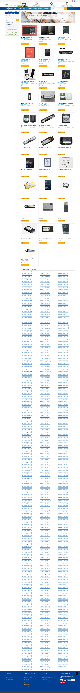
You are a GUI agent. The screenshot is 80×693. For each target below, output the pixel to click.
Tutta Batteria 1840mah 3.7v (26, 434)
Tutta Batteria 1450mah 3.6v (26, 390)
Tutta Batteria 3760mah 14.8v (45, 353)
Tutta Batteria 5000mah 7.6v (44, 656)
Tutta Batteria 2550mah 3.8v (26, 530)
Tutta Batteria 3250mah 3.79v (63, 412)
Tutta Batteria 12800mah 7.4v (27, 609)
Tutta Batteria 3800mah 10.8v (27, 284)
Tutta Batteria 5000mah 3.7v (44, 459)
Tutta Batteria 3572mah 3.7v (26, 453)
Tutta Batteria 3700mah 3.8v (26, 543)
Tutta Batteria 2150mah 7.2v (63, 584)
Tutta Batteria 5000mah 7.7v (63, 663)
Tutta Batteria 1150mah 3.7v (26, 418)
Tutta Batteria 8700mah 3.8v (63, 560)
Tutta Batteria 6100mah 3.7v (44, 464)
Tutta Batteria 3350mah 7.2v (44, 592)
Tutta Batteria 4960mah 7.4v (63, 636)
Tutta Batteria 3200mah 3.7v (26, 450)
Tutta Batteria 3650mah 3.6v (63, 402)
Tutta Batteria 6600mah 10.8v (27, 290)
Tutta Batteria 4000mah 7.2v (44, 593)
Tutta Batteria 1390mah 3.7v (63, 423)
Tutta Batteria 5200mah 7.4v (44, 637)
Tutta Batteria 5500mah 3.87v (63, 503)
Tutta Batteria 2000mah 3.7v (26, 437)
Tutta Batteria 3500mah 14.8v (27, 353)
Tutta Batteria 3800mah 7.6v (26, 655)
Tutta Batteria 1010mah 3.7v (63, 413)
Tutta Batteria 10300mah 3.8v (45, 508)
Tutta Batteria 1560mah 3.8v (26, 516)
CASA (7, 8)
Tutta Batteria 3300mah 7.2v (26, 592)
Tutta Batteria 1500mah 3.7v (26, 428)
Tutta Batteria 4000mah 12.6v (45, 330)
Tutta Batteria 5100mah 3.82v (27, 472)
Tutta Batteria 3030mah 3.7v (44, 448)
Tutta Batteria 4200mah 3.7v (63, 454)
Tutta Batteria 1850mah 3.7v (44, 434)
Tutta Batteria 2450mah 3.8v (63, 527)
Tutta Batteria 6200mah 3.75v (63, 409)
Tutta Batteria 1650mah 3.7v (63, 429)
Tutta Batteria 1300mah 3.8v (63, 511)
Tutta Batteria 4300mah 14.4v (45, 339)
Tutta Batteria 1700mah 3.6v (44, 391)
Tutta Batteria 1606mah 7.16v (45, 571)
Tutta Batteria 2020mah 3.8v (63, 521)
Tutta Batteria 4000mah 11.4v (27, 320)
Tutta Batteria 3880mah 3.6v (44, 404)
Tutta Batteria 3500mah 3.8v (26, 541)
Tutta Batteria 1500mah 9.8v (44, 669)
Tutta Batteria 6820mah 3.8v (44, 557)
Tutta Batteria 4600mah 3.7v (26, 458)
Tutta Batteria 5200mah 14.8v (45, 358)
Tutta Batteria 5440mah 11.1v (63, 309)
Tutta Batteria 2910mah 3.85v (63, 481)
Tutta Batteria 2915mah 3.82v (27, 470)
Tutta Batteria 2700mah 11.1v (27, 300)
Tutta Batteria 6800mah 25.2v (27, 380)
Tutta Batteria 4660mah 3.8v (26, 549)
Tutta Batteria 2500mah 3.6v (26, 398)
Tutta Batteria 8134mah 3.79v (27, 413)
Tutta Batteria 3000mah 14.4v (45, 336)
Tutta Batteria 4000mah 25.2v (45, 379)
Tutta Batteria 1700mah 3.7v (26, 431)
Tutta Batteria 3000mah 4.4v (26, 566)
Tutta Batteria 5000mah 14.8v (27, 358)
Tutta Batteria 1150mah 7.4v (26, 607)
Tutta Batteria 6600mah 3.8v (44, 555)
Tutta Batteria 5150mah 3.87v (45, 503)
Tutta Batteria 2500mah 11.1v (45, 298)
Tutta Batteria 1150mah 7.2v (44, 574)
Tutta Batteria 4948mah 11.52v (45, 325)
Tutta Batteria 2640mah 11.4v (63, 317)
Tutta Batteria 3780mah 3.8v (44, 543)
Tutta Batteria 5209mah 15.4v (45, 369)
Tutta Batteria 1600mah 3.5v (44, 383)
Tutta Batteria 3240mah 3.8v (44, 538)
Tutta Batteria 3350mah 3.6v (63, 401)
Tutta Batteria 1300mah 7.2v (26, 577)
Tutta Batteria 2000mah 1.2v (26, 273)
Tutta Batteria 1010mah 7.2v (63, 573)
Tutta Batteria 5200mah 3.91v (45, 562)
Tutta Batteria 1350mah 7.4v (63, 609)
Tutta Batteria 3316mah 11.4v (27, 319)
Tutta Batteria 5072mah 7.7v (26, 664)
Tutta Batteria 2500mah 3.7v (44, 443)
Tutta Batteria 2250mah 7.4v (44, 620)
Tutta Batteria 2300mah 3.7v (44, 440)
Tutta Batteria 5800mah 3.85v (45, 495)
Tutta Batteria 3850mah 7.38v (27, 601)
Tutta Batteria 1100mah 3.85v (63, 473)
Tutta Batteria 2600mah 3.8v (44, 530)
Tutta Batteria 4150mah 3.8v (44, 546)
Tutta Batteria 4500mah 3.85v (45, 492)
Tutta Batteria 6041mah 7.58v (45, 644)
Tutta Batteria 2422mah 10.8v (27, 279)
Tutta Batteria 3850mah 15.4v (45, 366)
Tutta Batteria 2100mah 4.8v (44, 568)
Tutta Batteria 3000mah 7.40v (45, 603)
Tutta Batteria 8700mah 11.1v (45, 314)
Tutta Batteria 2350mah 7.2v (26, 587)
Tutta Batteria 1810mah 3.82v (45, 469)
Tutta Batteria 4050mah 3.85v (27, 491)
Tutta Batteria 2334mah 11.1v (63, 297)
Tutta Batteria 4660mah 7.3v (26, 603)
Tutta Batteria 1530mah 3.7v (44, 428)
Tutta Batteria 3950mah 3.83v (63, 472)
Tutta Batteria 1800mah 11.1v (45, 295)
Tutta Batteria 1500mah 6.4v (63, 570)
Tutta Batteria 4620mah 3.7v (44, 458)
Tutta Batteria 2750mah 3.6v (26, 399)
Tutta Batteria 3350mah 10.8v (27, 282)
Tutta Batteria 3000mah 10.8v (45, 281)
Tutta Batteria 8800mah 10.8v (63, 292)
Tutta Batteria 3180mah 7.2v (44, 590)
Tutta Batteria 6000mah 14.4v (27, 344)
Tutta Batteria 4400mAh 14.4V (12, 34)
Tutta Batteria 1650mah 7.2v (26, 581)
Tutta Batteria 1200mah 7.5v (63, 644)
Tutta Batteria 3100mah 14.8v (27, 352)
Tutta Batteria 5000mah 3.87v (27, 503)
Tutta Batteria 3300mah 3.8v (26, 540)
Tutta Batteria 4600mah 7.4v (26, 636)
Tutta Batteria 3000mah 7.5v (44, 647)
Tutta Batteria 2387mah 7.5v (44, 645)
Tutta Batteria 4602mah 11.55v (27, 328)
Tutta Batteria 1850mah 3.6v (26, 393)
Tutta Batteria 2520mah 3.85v (27, 480)
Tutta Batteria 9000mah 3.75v (63, 410)
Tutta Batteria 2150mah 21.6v (45, 374)
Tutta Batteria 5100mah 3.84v (27, 473)
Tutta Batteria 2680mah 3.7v (26, 445)
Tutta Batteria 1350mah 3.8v (26, 513)
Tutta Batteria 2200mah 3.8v (44, 524)
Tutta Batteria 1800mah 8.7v (26, 667)
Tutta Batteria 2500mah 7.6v (44, 652)
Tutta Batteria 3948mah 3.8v (63, 543)
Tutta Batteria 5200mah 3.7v (44, 461)
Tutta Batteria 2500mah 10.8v (45, 279)
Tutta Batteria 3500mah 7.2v (63, 592)
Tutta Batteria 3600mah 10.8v (63, 282)
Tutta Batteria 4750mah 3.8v (63, 549)
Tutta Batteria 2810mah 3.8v (44, 532)
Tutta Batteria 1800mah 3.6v (63, 391)
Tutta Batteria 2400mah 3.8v (44, 527)
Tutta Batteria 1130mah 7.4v (63, 606)
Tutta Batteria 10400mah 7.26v (63, 571)
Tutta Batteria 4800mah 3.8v (26, 551)
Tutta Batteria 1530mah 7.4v (63, 612)
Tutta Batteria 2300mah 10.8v (63, 278)
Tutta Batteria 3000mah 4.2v (26, 565)
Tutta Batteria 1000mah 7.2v (44, 573)
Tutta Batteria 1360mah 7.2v (63, 577)
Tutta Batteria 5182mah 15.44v (27, 366)
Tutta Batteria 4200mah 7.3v (63, 601)
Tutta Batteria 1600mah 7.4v (44, 614)
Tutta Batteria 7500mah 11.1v (63, 312)
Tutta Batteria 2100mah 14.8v (45, 347)
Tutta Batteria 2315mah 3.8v (63, 525)
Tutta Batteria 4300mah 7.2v (26, 595)
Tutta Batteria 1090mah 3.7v (63, 415)
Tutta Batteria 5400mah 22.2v (27, 377)
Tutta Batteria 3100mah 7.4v (26, 626)
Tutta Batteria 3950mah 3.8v (26, 544)
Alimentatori (40, 8)
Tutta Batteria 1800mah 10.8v (63, 276)
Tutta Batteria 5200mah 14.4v (63, 341)
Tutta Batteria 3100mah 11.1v (27, 301)
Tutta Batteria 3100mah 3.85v (63, 483)
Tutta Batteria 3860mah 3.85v (27, 489)
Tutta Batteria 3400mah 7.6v (63, 653)
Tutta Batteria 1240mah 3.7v (44, 420)
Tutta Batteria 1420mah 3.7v (44, 424)
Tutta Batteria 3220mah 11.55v (63, 325)
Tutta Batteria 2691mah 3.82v (63, 469)
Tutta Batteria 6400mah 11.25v (45, 316)
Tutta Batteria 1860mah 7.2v (26, 582)
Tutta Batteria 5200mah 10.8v (63, 287)
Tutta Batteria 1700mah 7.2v (44, 581)
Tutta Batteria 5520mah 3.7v (26, 462)
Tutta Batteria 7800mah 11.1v (27, 314)
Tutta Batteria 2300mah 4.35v (63, 565)
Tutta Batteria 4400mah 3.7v (26, 456)
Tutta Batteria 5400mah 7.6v (63, 656)
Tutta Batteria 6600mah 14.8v (45, 360)
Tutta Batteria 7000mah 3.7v (63, 465)
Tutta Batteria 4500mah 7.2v (44, 595)
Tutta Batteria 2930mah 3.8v (44, 533)
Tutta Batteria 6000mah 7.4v (63, 639)
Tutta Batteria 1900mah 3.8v (26, 519)
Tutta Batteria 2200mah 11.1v (27, 297)
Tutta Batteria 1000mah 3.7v (44, 413)
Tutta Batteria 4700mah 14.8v (27, 357)
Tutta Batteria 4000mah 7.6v (44, 655)
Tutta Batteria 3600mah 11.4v (63, 319)
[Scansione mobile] (77, 673)
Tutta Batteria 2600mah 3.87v (63, 500)
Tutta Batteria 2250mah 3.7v (26, 440)
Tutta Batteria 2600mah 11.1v (63, 298)
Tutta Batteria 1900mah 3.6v (63, 393)
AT (24, 686)
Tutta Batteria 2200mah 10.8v (27, 278)
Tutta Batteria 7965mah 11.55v (63, 328)
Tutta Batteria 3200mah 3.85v (27, 484)
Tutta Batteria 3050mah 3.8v (44, 535)
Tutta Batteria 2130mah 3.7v (63, 437)
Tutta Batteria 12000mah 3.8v (63, 510)
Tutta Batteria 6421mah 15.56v (63, 371)
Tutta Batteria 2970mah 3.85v (27, 483)
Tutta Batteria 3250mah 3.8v (63, 538)
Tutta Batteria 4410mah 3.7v (44, 456)
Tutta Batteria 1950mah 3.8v (63, 519)
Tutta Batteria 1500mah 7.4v (26, 612)
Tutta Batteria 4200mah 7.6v (63, 655)
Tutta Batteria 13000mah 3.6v (63, 388)
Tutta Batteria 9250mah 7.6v (26, 661)
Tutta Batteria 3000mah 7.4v (44, 625)
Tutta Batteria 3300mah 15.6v (27, 372)
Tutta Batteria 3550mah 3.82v (45, 470)
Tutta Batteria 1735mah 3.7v (63, 431)
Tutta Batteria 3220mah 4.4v (44, 566)
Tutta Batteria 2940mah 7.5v (26, 647)
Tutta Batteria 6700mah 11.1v (27, 312)
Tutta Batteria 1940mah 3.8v (44, 519)
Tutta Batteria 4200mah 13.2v (27, 331)
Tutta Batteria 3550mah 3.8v (44, 541)
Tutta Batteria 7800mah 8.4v (26, 666)
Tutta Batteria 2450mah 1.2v (44, 273)
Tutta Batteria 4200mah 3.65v (45, 385)
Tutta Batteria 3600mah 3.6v (44, 402)
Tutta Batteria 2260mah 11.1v (45, 297)
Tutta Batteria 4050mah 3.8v (26, 546)
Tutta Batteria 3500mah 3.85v (63, 486)
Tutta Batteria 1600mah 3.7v (26, 429)
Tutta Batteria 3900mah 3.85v (45, 489)
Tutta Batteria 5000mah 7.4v (26, 637)
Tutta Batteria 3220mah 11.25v (27, 316)
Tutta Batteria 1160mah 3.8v (44, 510)
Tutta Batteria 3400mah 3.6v (26, 402)
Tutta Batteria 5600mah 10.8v (45, 289)
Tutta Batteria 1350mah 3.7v (26, 423)
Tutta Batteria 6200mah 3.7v (63, 464)
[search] (65, 8)
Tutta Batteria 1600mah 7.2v (63, 579)
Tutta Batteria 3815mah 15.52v (27, 371)
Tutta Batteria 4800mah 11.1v (45, 308)
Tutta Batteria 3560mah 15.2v (27, 363)
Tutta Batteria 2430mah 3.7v (63, 442)
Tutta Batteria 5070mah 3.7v (26, 461)
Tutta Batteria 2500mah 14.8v (45, 349)
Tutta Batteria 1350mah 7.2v (44, 577)
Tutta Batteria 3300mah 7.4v (26, 628)
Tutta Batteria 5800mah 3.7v (63, 462)
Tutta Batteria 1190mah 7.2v (63, 574)
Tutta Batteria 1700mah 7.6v (44, 650)
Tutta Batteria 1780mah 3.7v (44, 432)
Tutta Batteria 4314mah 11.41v (45, 317)
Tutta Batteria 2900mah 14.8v (45, 350)
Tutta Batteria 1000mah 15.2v (27, 361)
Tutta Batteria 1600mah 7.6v (26, 650)
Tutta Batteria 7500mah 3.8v (63, 557)
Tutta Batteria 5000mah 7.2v (44, 596)
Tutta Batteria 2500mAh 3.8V (12, 31)
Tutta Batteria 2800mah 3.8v (26, 532)
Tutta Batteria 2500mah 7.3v (44, 601)
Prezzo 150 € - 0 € (9, 24)
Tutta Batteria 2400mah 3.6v (63, 396)
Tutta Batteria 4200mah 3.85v (45, 491)
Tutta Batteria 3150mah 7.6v (44, 653)
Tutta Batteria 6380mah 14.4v (45, 344)
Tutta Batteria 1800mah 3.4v (26, 383)
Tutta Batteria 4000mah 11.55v (63, 327)
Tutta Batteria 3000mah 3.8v (63, 533)
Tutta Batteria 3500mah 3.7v (63, 451)
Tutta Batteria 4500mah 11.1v (27, 308)
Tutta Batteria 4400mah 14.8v (63, 355)
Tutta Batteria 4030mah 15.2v (45, 363)
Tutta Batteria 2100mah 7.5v (26, 645)
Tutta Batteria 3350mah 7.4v (44, 628)
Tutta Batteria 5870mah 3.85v (63, 495)
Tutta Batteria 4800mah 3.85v (63, 492)
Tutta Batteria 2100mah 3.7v (44, 437)
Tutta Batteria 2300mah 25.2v (45, 377)
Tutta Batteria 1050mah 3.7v (44, 415)
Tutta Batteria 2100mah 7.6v (63, 650)
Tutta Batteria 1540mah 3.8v (44, 514)
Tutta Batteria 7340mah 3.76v (27, 412)
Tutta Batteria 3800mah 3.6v (26, 404)
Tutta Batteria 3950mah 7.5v (63, 647)
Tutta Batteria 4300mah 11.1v (45, 306)
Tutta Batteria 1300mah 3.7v (44, 421)
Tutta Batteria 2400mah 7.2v (44, 587)
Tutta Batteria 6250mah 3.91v (27, 563)
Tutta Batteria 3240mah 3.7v (44, 450)
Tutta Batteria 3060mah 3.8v (63, 535)
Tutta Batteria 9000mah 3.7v (26, 469)
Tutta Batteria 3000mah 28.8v (63, 380)
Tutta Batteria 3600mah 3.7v (44, 453)
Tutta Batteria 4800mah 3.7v (63, 458)
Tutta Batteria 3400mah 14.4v (45, 338)
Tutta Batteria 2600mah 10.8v (63, 279)
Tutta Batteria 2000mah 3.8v (44, 521)
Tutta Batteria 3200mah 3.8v (26, 538)
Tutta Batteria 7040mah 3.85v (27, 497)
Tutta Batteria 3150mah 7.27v (27, 573)
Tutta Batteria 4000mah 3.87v (27, 502)
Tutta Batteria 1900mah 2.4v (44, 372)
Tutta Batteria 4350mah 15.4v (63, 366)
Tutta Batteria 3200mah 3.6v (44, 401)
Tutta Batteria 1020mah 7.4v (44, 604)
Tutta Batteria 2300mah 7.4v (63, 620)
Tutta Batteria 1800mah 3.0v (63, 382)
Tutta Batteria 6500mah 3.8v (63, 554)
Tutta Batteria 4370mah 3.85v (63, 491)
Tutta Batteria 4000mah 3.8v (44, 544)
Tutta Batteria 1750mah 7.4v (44, 615)
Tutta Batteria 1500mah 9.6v (63, 667)
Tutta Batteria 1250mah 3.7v (63, 420)
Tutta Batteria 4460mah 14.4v (27, 341)
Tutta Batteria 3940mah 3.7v (26, 454)
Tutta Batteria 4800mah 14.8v (45, 357)
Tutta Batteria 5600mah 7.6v (26, 658)
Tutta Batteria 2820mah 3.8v (63, 532)
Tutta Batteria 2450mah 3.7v (26, 443)
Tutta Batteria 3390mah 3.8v (44, 540)
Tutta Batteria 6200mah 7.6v (63, 658)
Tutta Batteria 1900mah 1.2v (63, 271)
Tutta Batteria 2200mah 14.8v (63, 347)
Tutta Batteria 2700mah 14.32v (63, 331)
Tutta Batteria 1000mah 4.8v (63, 566)
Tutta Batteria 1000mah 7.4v (26, 604)
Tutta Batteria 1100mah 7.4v (44, 606)
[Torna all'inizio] (79, 676)
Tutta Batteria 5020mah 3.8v (26, 552)
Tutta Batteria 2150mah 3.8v (63, 522)
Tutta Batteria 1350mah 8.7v (63, 666)
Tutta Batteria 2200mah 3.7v (44, 439)
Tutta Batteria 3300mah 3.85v (63, 484)
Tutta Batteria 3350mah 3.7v (63, 450)
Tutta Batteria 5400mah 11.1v (45, 309)
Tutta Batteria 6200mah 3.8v (44, 554)
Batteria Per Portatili (12, 8)
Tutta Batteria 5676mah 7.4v (26, 639)
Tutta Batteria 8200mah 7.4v (26, 644)
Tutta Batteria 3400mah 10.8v (45, 282)
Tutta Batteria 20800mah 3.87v (45, 500)
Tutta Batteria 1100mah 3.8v (26, 510)
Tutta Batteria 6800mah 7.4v (26, 642)
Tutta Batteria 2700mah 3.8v (63, 530)
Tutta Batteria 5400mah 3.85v (45, 494)
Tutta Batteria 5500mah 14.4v (27, 342)
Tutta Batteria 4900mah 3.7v (26, 459)
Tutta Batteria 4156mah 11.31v (63, 316)
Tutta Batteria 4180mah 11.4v (63, 320)
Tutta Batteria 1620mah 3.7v (44, 429)
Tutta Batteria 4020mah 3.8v (63, 544)
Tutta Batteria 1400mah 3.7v (26, 424)
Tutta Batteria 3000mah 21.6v (63, 374)
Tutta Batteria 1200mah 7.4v (44, 607)
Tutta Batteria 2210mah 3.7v (63, 439)
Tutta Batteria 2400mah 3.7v (44, 442)
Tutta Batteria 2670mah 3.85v (45, 480)
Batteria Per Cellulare (21, 8)
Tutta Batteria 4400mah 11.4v (27, 322)
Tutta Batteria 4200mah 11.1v (27, 306)
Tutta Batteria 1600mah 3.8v (44, 516)
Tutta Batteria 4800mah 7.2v (63, 595)
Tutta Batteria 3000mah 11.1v (63, 300)
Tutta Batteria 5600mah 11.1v (27, 311)
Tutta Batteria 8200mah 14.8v (63, 360)
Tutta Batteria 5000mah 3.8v (63, 551)
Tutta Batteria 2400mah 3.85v (45, 478)
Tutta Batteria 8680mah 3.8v (44, 560)
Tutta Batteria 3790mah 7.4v (44, 631)
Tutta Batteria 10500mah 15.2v (45, 361)
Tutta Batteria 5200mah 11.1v (27, 309)
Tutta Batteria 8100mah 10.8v (27, 292)
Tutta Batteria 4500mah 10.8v (45, 286)
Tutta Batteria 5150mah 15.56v (45, 371)
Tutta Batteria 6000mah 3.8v (26, 554)
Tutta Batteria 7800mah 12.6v (63, 330)
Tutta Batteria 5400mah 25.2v (63, 379)
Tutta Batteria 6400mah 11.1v (45, 311)
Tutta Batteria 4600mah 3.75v (45, 409)
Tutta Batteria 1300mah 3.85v (45, 475)
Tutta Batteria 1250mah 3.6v (26, 388)
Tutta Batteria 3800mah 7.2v (26, 593)
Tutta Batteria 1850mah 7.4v (26, 617)
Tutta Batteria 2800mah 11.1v (45, 300)
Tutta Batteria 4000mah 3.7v (44, 454)
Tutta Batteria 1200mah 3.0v (26, 382)
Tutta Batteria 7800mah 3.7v (44, 467)
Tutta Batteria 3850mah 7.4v (26, 633)
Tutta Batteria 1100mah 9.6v (44, 667)
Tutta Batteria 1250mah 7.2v (44, 576)
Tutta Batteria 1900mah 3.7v (63, 434)
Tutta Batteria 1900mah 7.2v (44, 582)
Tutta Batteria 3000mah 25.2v (63, 377)
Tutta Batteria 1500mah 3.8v (26, 514)
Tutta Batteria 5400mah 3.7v (63, 461)
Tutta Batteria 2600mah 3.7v (63, 443)
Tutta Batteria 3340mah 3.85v (27, 486)
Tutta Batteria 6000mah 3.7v (26, 464)
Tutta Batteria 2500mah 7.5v (63, 645)
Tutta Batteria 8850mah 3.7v (63, 467)
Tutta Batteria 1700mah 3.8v (63, 516)
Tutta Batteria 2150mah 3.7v (26, 439)
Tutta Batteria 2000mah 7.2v (63, 582)
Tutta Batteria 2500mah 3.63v (27, 385)
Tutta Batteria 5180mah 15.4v (27, 369)
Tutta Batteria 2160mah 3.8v (26, 524)
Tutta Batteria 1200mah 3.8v (26, 511)
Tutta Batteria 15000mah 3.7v (63, 426)
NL (21, 686)
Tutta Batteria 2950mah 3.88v (63, 505)
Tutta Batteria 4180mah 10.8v (45, 284)
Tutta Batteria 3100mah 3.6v (26, 401)
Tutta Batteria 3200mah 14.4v (27, 338)
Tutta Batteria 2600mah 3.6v (44, 398)
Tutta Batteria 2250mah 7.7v (63, 661)
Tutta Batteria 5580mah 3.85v (27, 495)
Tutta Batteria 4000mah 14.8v (27, 355)
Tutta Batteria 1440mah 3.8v (44, 513)
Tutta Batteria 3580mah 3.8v (63, 541)
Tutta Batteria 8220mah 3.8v (26, 560)
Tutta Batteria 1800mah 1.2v (44, 271)
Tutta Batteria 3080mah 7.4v (63, 625)
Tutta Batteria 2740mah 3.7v (63, 445)
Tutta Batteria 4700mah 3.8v (44, 549)
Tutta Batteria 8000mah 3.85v (45, 497)
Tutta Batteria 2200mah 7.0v (26, 571)
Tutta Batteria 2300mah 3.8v (44, 525)
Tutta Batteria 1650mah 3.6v (26, 391)
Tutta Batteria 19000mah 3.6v (45, 393)
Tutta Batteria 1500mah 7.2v (44, 579)
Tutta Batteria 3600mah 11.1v (45, 303)
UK (22, 686)
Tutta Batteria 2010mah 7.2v (26, 584)
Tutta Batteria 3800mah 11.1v (63, 303)
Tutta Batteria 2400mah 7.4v (26, 622)
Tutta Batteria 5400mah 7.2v (44, 598)
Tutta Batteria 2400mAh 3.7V (12, 29)
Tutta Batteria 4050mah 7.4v (26, 634)
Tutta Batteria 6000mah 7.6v (44, 658)
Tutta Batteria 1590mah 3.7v (63, 428)
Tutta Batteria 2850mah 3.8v (26, 533)
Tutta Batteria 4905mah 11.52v (27, 325)
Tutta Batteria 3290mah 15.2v (63, 361)
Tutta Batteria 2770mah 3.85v (27, 481)
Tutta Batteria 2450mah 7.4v (44, 622)
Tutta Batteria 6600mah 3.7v (44, 465)
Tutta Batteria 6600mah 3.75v (45, 410)
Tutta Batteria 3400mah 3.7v (44, 451)
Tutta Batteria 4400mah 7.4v (63, 634)
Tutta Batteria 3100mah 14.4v (63, 336)
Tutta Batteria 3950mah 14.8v (63, 353)
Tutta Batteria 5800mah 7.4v (44, 639)
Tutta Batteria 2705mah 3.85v (63, 480)
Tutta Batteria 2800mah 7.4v (63, 623)
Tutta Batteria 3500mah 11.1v (27, 303)
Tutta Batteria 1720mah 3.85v (63, 475)
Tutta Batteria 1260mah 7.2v (63, 576)
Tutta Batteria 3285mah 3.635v (63, 383)
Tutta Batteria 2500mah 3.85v (63, 478)
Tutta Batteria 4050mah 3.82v (63, 470)
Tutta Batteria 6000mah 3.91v (63, 562)
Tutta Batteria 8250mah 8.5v (44, 666)
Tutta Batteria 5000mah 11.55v (45, 328)
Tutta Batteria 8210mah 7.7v (63, 664)
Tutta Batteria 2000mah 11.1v (63, 295)
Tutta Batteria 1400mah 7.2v (26, 579)
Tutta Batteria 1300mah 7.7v (44, 661)
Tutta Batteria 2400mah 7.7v (26, 663)
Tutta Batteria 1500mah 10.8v (45, 276)
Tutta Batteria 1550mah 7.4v (26, 614)
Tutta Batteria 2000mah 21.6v (27, 374)
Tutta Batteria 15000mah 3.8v (63, 513)
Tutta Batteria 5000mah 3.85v (27, 494)
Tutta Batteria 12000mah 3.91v (27, 562)
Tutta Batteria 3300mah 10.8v (63, 281)
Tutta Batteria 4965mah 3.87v (63, 502)
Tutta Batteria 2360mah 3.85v (27, 478)
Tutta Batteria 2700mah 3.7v (44, 445)
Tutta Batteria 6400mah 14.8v (27, 360)
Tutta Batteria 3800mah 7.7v (44, 663)
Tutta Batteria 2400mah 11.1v (27, 298)
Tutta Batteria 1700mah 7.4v (26, 615)
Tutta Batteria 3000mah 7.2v (26, 590)
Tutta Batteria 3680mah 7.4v (26, 631)
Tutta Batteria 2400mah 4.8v (63, 568)
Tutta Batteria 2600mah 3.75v (63, 407)
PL (25, 686)
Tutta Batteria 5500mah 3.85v (63, 494)
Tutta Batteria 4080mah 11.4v (45, 320)
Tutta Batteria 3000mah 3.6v (44, 399)
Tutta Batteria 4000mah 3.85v (63, 489)
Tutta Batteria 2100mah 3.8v (26, 522)
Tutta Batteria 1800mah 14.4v (45, 333)
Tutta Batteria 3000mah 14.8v (63, 350)
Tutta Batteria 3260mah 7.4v (63, 626)
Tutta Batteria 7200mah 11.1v (45, 312)
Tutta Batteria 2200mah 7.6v (26, 652)
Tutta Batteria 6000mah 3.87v (27, 505)
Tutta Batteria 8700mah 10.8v (45, 292)
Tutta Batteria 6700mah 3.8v (63, 555)
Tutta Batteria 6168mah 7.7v (44, 664)
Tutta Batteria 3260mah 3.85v (45, 484)
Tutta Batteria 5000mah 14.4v (45, 341)
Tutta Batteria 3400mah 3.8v (63, 540)
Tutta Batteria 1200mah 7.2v (26, 576)
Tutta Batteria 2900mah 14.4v (27, 336)
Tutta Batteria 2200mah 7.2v (26, 585)
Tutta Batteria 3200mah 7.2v (63, 590)
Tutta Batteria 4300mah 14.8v (45, 355)
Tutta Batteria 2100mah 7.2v (44, 584)
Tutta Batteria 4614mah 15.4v (45, 368)
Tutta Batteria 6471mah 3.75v (27, 410)
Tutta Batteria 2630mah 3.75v (27, 409)
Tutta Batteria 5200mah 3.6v (63, 404)
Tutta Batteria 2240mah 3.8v (63, 524)
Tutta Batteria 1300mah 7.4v (44, 609)
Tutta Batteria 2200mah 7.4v (26, 620)
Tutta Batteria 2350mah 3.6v (44, 396)
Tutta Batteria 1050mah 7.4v (26, 606)
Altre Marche (46, 8)
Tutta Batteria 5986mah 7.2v (63, 598)
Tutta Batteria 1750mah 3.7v (26, 432)
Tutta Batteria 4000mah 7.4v (63, 633)
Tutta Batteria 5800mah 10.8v (63, 289)
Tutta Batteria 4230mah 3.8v (63, 546)
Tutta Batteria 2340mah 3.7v (63, 440)
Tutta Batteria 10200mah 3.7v (27, 415)
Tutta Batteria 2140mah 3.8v (44, 522)
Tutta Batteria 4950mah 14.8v (63, 357)
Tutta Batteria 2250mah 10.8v (45, 278)
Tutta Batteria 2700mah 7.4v (44, 623)
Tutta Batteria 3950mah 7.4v (44, 633)
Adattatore (35, 8)
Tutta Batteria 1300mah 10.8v (27, 276)
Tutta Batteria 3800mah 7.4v (63, 631)
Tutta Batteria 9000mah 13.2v (45, 331)
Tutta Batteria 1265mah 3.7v (26, 421)
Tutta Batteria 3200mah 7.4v (44, 626)
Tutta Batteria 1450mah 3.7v (44, 426)
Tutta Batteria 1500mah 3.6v (44, 390)
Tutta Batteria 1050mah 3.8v (63, 508)
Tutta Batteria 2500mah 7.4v (63, 622)
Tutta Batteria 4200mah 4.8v (44, 570)
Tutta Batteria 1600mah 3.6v (63, 390)
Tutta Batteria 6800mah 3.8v (26, 557)
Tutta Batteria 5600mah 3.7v (44, 462)
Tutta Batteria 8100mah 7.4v (63, 642)
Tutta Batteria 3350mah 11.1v (63, 301)
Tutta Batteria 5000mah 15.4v (63, 368)
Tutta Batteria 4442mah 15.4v (27, 368)
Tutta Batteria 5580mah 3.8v (63, 552)
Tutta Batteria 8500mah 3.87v (45, 505)
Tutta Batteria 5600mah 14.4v (45, 342)
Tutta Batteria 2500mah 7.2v (63, 587)
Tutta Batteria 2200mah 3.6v (26, 396)
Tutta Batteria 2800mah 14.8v (27, 350)
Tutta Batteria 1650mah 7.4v (63, 614)
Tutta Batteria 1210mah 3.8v (44, 511)
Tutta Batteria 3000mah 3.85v (45, 483)
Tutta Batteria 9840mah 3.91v (45, 563)
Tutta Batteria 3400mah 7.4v (63, 628)
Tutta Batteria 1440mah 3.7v (26, 426)
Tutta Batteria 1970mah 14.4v (63, 333)
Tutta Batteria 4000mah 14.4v (27, 339)
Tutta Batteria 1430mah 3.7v (63, 424)
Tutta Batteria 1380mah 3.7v (44, 423)
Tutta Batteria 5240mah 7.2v (26, 598)
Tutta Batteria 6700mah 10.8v (45, 290)
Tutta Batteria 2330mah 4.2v (63, 563)
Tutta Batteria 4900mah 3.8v (44, 551)
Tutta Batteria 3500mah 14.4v (63, 338)
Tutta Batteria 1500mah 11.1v (27, 295)
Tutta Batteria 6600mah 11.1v (63, 311)
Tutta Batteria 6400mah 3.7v (26, 465)
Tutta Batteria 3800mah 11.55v (45, 327)
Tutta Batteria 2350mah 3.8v (26, 527)
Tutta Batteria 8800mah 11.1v (63, 314)
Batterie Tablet (29, 8)
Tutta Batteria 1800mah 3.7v (63, 432)
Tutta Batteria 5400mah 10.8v (27, 289)
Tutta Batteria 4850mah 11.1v (63, 308)
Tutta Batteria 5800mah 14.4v (63, 342)
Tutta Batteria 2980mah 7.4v (26, 625)
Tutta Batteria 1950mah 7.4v (63, 617)
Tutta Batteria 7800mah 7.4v (44, 642)
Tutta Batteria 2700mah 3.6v (63, 398)
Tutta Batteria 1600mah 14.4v (27, 333)
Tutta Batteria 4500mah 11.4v (45, 322)
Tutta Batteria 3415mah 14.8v (63, 352)
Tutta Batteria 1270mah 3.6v (44, 388)
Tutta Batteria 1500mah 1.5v (63, 273)
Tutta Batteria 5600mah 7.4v (63, 637)
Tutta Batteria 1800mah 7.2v (63, 581)
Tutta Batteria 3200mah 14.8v (45, 352)
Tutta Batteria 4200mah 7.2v (63, 593)
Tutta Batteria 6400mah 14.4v (63, 344)
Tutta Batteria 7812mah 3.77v (45, 412)
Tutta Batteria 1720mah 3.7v (44, 431)
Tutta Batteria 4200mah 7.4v (44, 634)
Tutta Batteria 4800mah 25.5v (45, 380)
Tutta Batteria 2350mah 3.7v (26, 442)
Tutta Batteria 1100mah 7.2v (26, 574)
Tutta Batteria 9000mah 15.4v (63, 369)
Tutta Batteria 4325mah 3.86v (63, 497)
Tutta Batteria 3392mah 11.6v (27, 330)
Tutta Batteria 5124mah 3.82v (45, 472)
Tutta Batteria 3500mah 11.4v (45, 319)
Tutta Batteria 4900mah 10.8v (27, 287)
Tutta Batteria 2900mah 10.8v (27, 281)
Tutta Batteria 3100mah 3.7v (63, 448)
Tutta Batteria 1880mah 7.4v (44, 617)
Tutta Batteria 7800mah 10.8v (63, 290)
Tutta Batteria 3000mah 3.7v (26, 448)
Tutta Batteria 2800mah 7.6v (26, 653)
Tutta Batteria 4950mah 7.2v (26, 596)
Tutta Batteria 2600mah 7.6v (63, 652)
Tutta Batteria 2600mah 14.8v (63, 349)
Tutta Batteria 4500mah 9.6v (26, 669)
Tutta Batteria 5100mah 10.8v (45, 287)
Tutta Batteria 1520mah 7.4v (44, 612)
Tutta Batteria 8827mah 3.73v (45, 407)
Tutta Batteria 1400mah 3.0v (44, 382)
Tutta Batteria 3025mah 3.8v (26, 535)
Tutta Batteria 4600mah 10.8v (63, 286)
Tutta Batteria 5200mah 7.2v (63, 596)
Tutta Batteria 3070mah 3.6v (63, 399)
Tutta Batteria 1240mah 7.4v (63, 607)
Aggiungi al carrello (25, 66)
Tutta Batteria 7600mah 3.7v (26, 467)
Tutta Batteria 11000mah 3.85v (45, 473)
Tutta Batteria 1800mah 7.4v (63, 615)
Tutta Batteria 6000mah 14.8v (63, 358)
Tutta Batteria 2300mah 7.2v (63, 585)
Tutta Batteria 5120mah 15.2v (63, 363)
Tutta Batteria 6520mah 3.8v (26, 555)
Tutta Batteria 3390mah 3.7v (26, 451)
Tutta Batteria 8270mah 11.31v (27, 317)
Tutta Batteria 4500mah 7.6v (26, 656)
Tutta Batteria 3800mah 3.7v (63, 453)
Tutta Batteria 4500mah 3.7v (63, 456)
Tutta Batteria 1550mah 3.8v (63, 514)
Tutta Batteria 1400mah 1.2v (26, 271)
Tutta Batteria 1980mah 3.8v (26, 521)
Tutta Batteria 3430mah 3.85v (45, 486)
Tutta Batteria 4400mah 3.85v (27, 492)
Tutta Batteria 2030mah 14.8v (27, 347)
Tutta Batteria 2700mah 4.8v (26, 570)
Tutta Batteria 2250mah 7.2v (44, 585)
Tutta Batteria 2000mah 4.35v (45, 565)
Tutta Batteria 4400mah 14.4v (63, 339)
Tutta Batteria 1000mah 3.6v (63, 385)
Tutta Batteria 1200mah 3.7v (63, 418)
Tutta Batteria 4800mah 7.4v (44, 636)
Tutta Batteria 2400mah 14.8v (27, 349)
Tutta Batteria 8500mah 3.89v (27, 508)
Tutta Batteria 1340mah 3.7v (63, 421)
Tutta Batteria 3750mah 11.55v (27, 327)
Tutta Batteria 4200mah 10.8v (63, 284)
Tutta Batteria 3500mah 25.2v (27, 379)
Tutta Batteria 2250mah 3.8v (26, 525)
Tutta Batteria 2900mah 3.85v (45, 481)
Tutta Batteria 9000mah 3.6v (26, 407)
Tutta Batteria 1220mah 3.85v (27, 475)
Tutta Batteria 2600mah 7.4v (26, 623)
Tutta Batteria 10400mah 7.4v (63, 604)
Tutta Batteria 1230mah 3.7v (26, 420)
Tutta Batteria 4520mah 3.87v (45, 502)
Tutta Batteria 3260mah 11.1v (45, 301)
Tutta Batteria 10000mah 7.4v (63, 603)
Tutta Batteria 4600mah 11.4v (63, 322)
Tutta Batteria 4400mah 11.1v (63, 306)
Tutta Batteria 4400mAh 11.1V (12, 32)
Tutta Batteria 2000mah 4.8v (26, 568)
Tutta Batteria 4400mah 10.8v (27, 286)
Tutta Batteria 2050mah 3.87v (27, 500)
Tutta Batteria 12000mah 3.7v (45, 418)
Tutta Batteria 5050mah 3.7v (63, 459)
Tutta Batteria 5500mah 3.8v (44, 552)
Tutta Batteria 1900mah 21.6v (63, 372)
